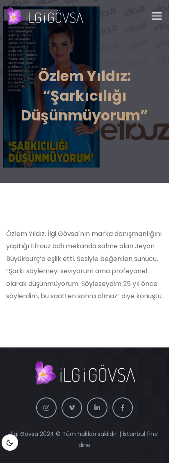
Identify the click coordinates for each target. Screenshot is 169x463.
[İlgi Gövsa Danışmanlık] (44, 16)
